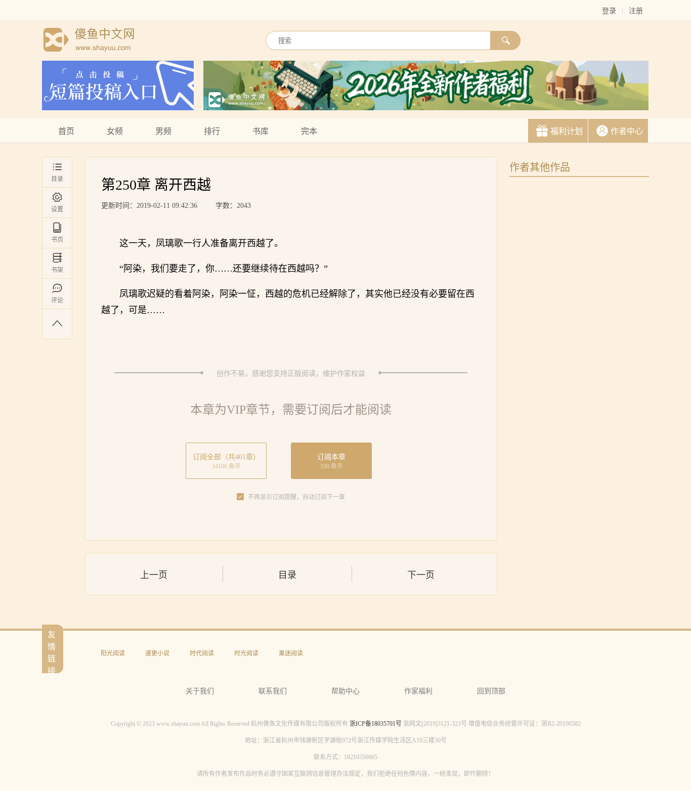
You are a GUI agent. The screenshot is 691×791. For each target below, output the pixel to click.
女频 (115, 131)
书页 (57, 239)
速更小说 (157, 653)
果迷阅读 (291, 653)
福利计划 (566, 131)
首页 (66, 131)
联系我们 (272, 691)
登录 (609, 11)
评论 (57, 300)
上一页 (153, 575)
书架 (57, 270)
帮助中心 (345, 691)
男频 (163, 131)
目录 (57, 179)
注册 (636, 11)
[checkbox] (240, 497)
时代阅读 (202, 653)
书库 (260, 131)
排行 (212, 131)
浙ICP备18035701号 (376, 723)
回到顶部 (491, 691)
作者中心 (627, 131)
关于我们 (200, 691)
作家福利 (418, 691)
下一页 (421, 575)
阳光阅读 (113, 653)
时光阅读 (246, 653)
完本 (309, 131)
